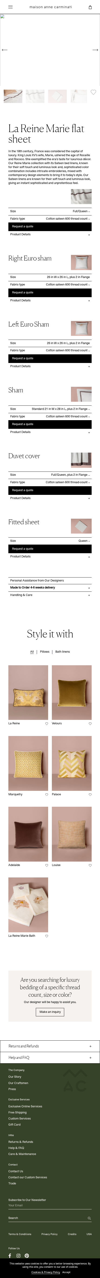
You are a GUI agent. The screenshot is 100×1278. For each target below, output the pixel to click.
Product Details (20, 234)
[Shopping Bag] (90, 7)
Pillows (44, 651)
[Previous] (4, 50)
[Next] (95, 50)
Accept (66, 1272)
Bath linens (62, 651)
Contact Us (15, 1171)
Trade (12, 1183)
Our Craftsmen (18, 1083)
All (32, 651)
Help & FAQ (16, 1148)
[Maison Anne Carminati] (51, 7)
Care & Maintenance (22, 1154)
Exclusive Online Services (25, 1106)
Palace (56, 794)
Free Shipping (17, 1112)
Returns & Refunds (20, 1142)
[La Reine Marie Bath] (28, 904)
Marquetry (15, 794)
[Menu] (10, 8)
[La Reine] (28, 692)
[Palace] (72, 763)
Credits (72, 1234)
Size (13, 211)
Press (12, 1089)
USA (89, 1234)
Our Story (14, 1076)
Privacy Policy (49, 1234)
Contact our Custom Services (27, 1177)
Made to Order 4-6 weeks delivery (32, 587)
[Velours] (72, 692)
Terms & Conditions (19, 1234)
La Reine (14, 723)
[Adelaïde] (28, 834)
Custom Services (19, 1118)
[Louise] (72, 834)
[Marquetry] (28, 763)
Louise (56, 865)
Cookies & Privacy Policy (45, 1272)
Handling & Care (21, 595)
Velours (57, 723)
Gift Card (14, 1124)
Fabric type (17, 219)
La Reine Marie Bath (21, 935)
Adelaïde (14, 865)
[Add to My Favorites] (93, 92)
